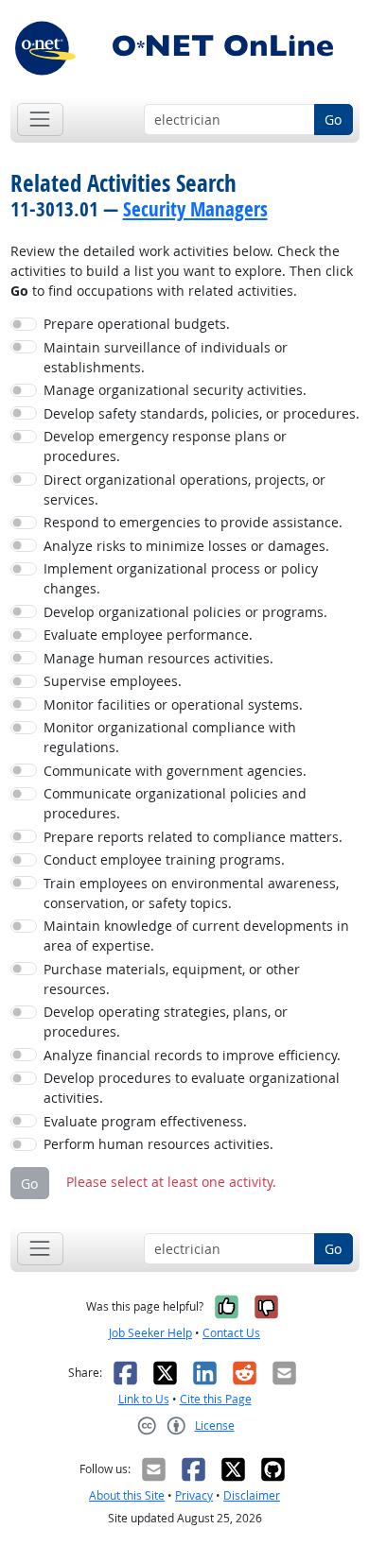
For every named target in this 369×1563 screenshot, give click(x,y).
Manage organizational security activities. (175, 390)
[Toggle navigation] (40, 119)
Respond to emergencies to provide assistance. (193, 522)
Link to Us (143, 1399)
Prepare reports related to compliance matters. (193, 837)
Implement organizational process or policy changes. (181, 578)
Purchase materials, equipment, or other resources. (172, 979)
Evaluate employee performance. (148, 635)
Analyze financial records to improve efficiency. (192, 1055)
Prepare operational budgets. (137, 324)
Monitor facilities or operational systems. (173, 704)
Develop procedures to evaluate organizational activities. (192, 1088)
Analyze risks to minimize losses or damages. (186, 546)
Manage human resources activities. (158, 658)
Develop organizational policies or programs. (185, 612)
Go (333, 120)
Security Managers (195, 209)
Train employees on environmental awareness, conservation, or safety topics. (191, 893)
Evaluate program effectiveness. (145, 1121)
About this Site (127, 1495)
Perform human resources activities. (158, 1144)
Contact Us (231, 1333)
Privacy (194, 1495)
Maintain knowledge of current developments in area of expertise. (196, 935)
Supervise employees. (113, 681)
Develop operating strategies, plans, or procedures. (166, 1021)
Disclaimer (251, 1495)
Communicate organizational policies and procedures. (175, 803)
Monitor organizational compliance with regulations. (170, 737)
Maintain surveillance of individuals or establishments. (166, 357)
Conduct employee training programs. (164, 859)
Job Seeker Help (150, 1333)
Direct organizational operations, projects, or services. (184, 489)
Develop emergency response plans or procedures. (165, 446)
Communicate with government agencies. (175, 771)
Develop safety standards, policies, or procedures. (202, 413)
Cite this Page (216, 1399)
